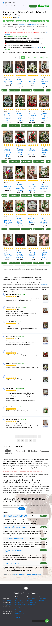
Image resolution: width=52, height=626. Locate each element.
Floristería (32, 6)
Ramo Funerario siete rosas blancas (44, 221)
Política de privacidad (20, 604)
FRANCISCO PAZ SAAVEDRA (13, 539)
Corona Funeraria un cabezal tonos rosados (44, 116)
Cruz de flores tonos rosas (44, 254)
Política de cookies (19, 602)
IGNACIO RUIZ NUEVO (11, 563)
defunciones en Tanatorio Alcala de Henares (30, 574)
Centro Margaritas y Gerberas (8, 81)
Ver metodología (44, 284)
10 (22, 440)
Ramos (35, 57)
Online (12, 90)
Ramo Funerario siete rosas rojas (8, 254)
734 (30, 440)
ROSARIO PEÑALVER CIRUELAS (15, 527)
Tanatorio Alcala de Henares (10, 3)
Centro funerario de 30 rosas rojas (32, 151)
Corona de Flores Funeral (32, 220)
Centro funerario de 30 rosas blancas (19, 116)
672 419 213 (43, 21)
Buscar (21, 508)
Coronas (28, 57)
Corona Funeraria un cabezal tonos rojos (32, 116)
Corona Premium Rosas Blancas (44, 151)
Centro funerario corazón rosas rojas (20, 254)
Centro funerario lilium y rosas (19, 221)
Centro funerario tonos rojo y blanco (20, 187)
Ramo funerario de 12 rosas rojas (8, 221)
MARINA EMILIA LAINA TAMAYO (15, 516)
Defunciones (25, 6)
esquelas (15, 574)
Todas (23, 57)
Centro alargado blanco (32, 81)
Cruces (47, 57)
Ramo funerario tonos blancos (44, 82)
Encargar (5, 90)
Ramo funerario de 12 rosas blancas (44, 187)
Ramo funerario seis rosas (7, 186)
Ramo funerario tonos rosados (32, 187)
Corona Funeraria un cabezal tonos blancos (8, 116)
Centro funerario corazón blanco (32, 254)
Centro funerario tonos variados (19, 82)
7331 (19, 17)
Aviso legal (17, 598)
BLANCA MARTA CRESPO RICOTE (12, 551)
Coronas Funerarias (23, 24)
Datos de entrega (19, 600)
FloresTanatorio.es (7, 600)
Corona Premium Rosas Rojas (20, 151)
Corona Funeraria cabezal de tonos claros (8, 152)
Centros (41, 57)
